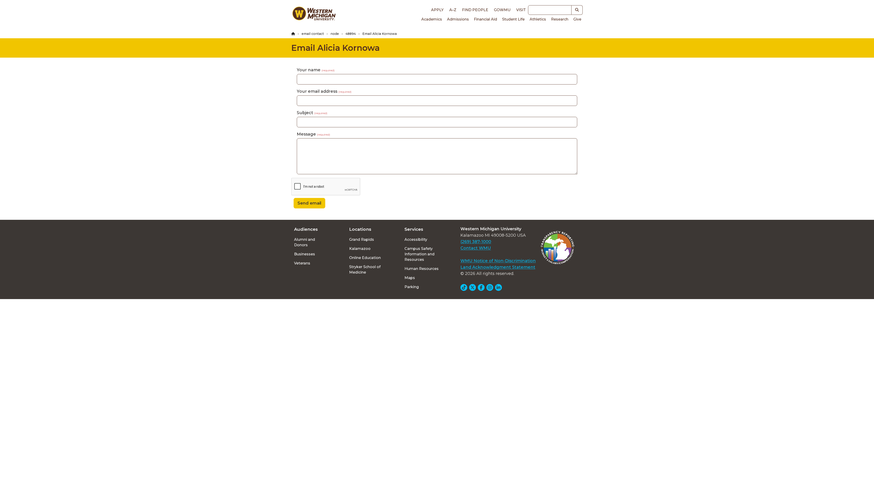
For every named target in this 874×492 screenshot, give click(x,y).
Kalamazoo (360, 248)
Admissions (458, 19)
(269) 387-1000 (475, 241)
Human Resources (421, 268)
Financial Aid (485, 19)
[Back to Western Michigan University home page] (313, 14)
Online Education (365, 258)
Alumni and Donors (304, 242)
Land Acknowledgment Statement (497, 267)
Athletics (538, 19)
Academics (431, 19)
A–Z (452, 10)
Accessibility (415, 239)
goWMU (502, 10)
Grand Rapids (361, 239)
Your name (316, 69)
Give (577, 19)
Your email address (324, 91)
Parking (411, 287)
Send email (309, 203)
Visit (521, 10)
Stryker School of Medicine (365, 269)
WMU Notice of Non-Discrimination (498, 260)
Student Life (513, 19)
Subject (312, 112)
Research (559, 19)
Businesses (304, 254)
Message (313, 134)
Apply (437, 10)
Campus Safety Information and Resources (419, 254)
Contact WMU (475, 248)
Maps (409, 278)
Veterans (302, 263)
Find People (475, 10)
